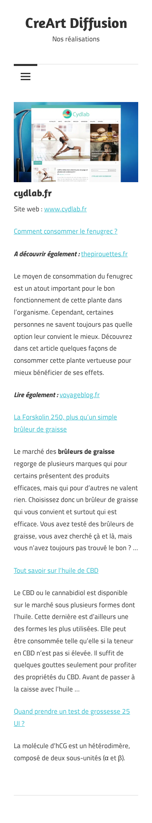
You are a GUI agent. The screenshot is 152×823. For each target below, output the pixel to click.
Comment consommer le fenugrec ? (66, 231)
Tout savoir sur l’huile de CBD (56, 570)
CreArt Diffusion (76, 22)
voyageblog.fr (80, 394)
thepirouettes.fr (104, 254)
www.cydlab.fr (65, 209)
